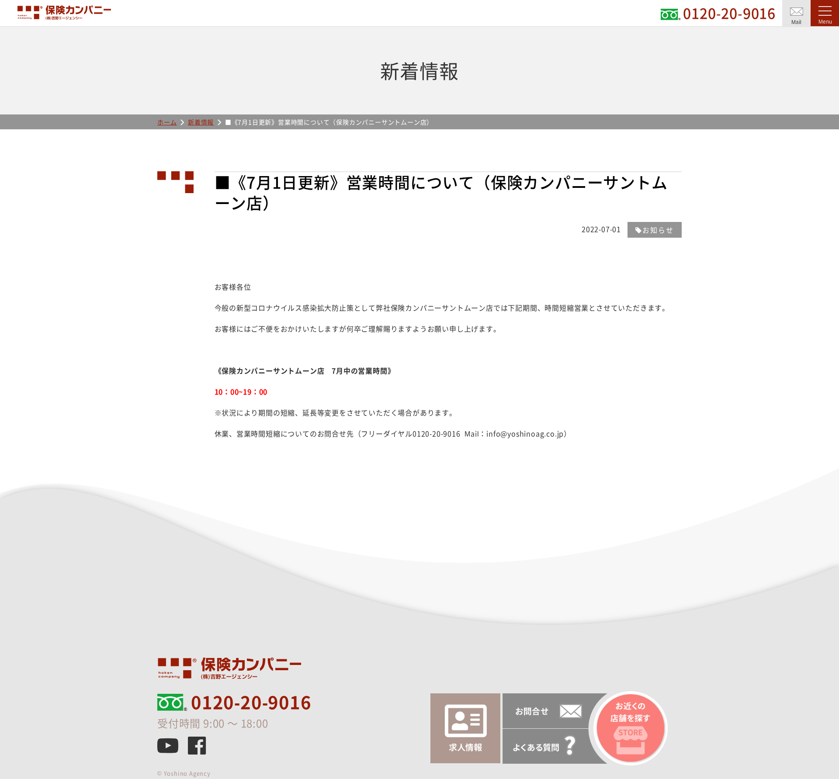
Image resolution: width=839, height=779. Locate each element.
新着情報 (201, 122)
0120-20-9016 (251, 702)
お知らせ (658, 230)
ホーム (167, 122)
